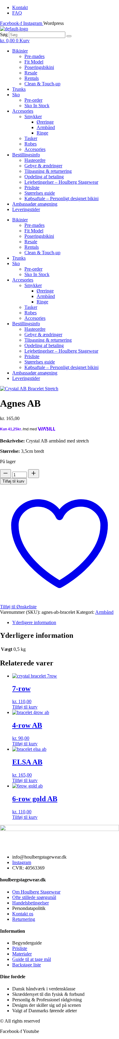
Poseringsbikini (39, 67)
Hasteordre (34, 160)
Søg (4, 34)
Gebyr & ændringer (43, 165)
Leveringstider (26, 209)
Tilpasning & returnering (48, 171)
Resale (30, 72)
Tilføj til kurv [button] (25, 706)
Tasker (30, 138)
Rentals (31, 78)
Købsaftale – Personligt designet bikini (61, 198)
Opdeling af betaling (44, 176)
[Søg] (69, 36)
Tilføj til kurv (13, 481)
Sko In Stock (36, 105)
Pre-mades (34, 56)
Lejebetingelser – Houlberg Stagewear (61, 182)
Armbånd (46, 127)
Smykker (33, 116)
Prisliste (31, 187)
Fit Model (33, 61)
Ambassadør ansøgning (34, 204)
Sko (16, 94)
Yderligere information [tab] (34, 622)
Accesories (22, 111)
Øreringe (45, 122)
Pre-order (33, 100)
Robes (30, 143)
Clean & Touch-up (42, 83)
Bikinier (20, 50)
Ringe (42, 132)
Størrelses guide (39, 193)
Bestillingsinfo (26, 154)
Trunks (19, 89)
